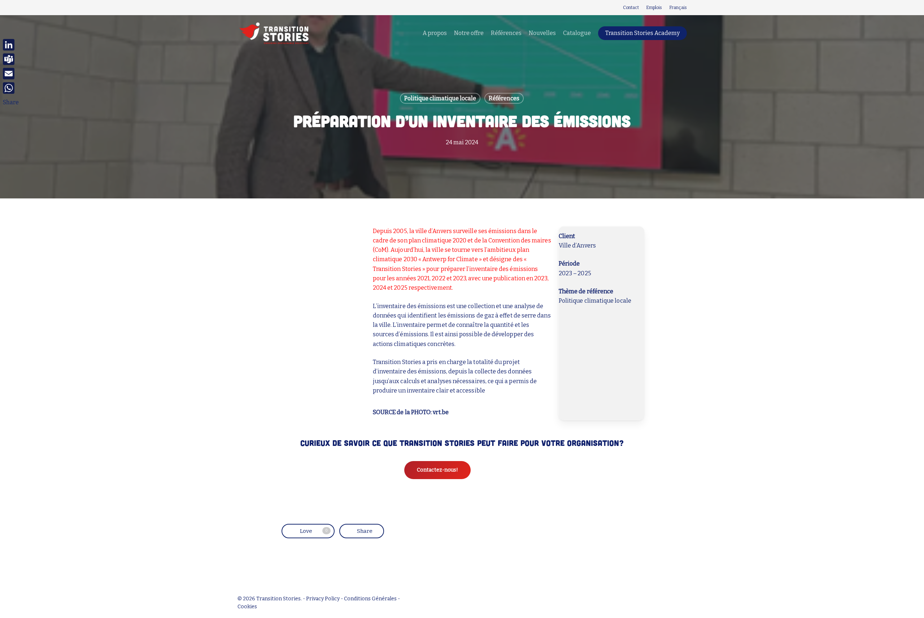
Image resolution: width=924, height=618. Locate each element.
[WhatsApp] (10, 88)
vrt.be (440, 412)
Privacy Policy (323, 599)
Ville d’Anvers (577, 245)
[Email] (10, 73)
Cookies (247, 607)
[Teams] (10, 59)
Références (504, 98)
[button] (437, 470)
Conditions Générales (370, 599)
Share (11, 102)
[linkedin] (239, 7)
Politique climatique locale (440, 98)
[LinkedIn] (10, 45)
